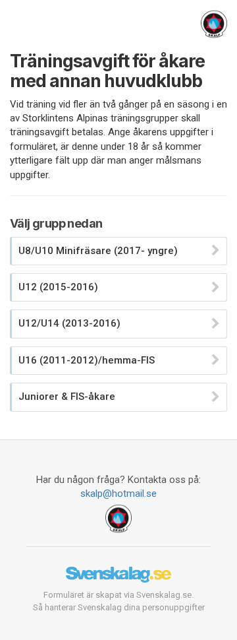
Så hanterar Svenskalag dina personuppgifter (119, 607)
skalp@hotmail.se (118, 493)
